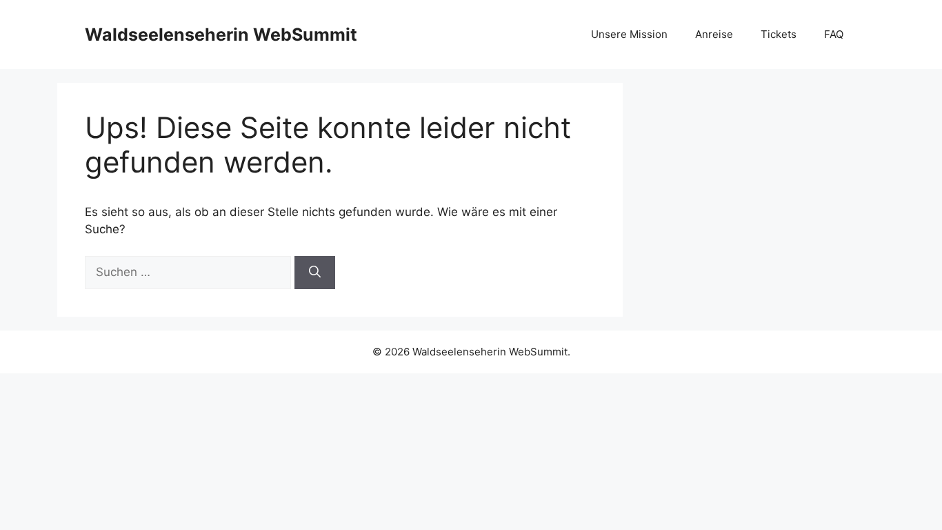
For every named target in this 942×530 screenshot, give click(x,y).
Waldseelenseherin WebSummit (221, 34)
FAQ (833, 34)
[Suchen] (314, 272)
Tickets (778, 34)
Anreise (714, 34)
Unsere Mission (629, 34)
